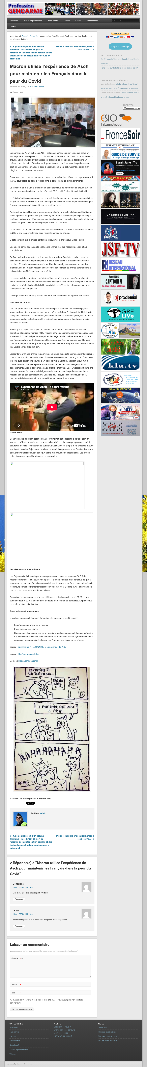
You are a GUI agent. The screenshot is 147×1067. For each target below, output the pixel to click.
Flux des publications (107, 1031)
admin (43, 812)
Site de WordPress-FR (107, 1040)
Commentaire (16, 958)
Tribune (67, 20)
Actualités (14, 20)
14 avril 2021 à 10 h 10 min (23, 914)
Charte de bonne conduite (64, 1029)
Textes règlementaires (33, 20)
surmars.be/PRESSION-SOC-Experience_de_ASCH (43, 646)
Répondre (19, 899)
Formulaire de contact (63, 1035)
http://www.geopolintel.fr (29, 653)
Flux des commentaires (108, 1036)
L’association (92, 20)
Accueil (25, 36)
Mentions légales (61, 1032)
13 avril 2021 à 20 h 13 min (23, 887)
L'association (14, 1040)
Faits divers (53, 20)
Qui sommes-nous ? (62, 1026)
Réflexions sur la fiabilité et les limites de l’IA (119, 67)
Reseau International (28, 660)
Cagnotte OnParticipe (120, 46)
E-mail (16, 985)
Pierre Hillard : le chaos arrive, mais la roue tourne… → (75, 48)
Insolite (78, 20)
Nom (16, 993)
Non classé (14, 1045)
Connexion (102, 1027)
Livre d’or (14, 26)
